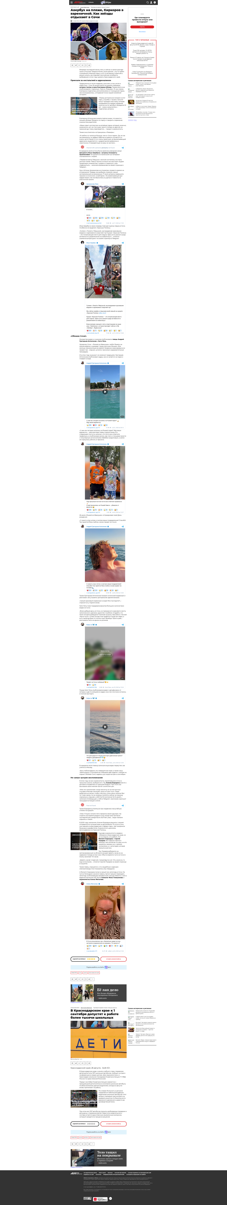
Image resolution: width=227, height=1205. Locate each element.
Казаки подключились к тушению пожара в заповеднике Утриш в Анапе (142, 66)
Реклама (110, 1172)
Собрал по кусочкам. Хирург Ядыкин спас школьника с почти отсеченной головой (146, 108)
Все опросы (142, 31)
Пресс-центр (102, 1172)
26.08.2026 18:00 (75, 1007)
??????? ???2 (132, 120)
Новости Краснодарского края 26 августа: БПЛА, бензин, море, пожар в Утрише (142, 45)
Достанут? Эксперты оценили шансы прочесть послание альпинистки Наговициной (146, 1024)
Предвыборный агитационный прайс (113, 1174)
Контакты (98, 1174)
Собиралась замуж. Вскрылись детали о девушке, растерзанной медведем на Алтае (145, 90)
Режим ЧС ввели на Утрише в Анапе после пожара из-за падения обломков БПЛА (142, 59)
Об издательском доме (90, 1172)
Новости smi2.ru (76, 1002)
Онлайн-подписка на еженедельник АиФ (139, 1172)
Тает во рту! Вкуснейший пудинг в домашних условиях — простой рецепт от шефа (145, 1030)
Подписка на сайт (89, 1174)
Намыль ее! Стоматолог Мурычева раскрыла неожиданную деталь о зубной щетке (145, 1012)
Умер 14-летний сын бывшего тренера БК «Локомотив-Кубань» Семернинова (142, 73)
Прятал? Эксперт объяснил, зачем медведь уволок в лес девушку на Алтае (145, 1035)
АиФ (81, 1059)
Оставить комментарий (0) (113, 959)
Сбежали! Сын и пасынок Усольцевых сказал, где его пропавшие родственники (146, 84)
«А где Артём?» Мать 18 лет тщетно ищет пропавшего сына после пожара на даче (145, 96)
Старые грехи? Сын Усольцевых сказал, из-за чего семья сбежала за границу (146, 1018)
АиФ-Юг (84, 61)
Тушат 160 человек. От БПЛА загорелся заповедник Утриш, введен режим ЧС (142, 52)
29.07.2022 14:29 (75, 7)
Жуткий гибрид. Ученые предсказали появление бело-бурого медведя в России (146, 1041)
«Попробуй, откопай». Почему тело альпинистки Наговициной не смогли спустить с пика (145, 113)
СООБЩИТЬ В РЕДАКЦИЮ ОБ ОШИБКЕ (136, 1174)
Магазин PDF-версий (120, 1172)
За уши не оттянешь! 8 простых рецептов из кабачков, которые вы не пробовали (146, 102)
